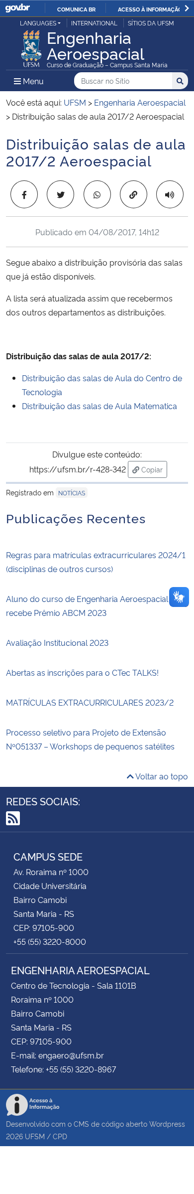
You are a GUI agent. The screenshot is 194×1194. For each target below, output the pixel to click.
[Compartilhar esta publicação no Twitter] (60, 194)
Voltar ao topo (161, 775)
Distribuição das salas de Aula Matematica (99, 405)
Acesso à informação (150, 9)
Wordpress (167, 1123)
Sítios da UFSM (151, 22)
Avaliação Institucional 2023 (57, 642)
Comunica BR (76, 9)
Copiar (153, 469)
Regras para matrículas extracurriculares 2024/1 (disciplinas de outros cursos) (96, 561)
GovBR (17, 8)
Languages (38, 22)
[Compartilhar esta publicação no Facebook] (24, 194)
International (94, 22)
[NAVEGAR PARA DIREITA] (187, 8)
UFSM (35, 1136)
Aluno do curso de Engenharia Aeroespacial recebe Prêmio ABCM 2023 (87, 605)
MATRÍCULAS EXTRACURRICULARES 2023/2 (90, 702)
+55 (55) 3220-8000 (49, 941)
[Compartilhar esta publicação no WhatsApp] (97, 194)
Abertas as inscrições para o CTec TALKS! (82, 672)
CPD (60, 1136)
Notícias (71, 492)
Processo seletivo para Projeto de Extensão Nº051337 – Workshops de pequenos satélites (90, 739)
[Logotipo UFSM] (31, 45)
